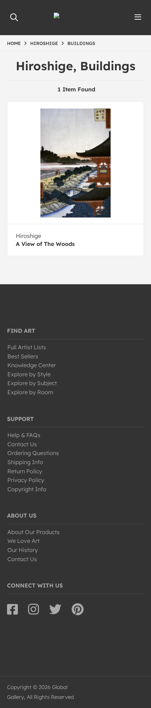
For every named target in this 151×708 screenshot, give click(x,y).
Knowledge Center (31, 365)
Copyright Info (26, 489)
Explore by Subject (32, 383)
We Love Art (23, 540)
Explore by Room (30, 392)
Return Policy (24, 471)
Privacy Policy (25, 479)
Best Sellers (22, 356)
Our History (22, 549)
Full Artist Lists (26, 347)
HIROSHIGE (44, 43)
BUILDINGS (81, 43)
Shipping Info (25, 462)
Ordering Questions (33, 452)
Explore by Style (29, 374)
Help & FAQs (23, 435)
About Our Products (33, 531)
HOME (14, 43)
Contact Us (22, 444)
